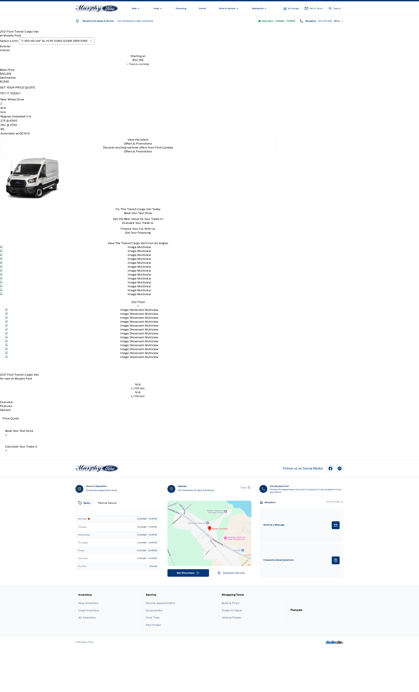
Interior (5, 50)
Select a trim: (9, 41)
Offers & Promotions (138, 151)
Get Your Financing (138, 232)
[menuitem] (136, 8)
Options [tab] (5, 410)
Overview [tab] (6, 402)
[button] (291, 8)
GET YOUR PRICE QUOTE (17, 87)
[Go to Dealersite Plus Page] (335, 642)
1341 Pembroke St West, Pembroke (135, 21)
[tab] (138, 46)
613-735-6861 (325, 21)
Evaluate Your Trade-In (138, 223)
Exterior (5, 46)
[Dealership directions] (209, 533)
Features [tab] (6, 406)
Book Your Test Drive (138, 213)
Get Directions (188, 574)
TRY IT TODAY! (10, 93)
